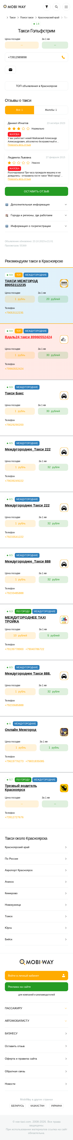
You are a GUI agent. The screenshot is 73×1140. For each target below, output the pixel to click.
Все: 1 (19, 110)
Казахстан (37, 1105)
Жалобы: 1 (51, 110)
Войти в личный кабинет (23, 975)
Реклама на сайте (19, 986)
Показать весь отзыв (19, 145)
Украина (56, 1105)
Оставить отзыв (36, 191)
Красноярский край (48, 17)
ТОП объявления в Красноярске (36, 85)
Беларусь (17, 1105)
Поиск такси (26, 17)
